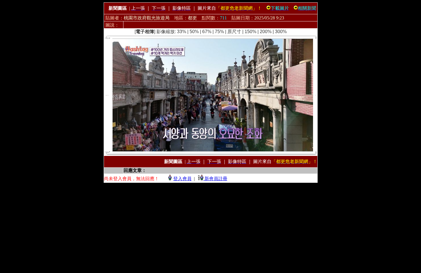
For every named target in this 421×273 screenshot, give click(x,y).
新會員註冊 (215, 178)
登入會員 (182, 178)
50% (194, 31)
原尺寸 (234, 31)
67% (206, 31)
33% (181, 31)
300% (281, 31)
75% (219, 31)
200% (266, 31)
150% (250, 31)
